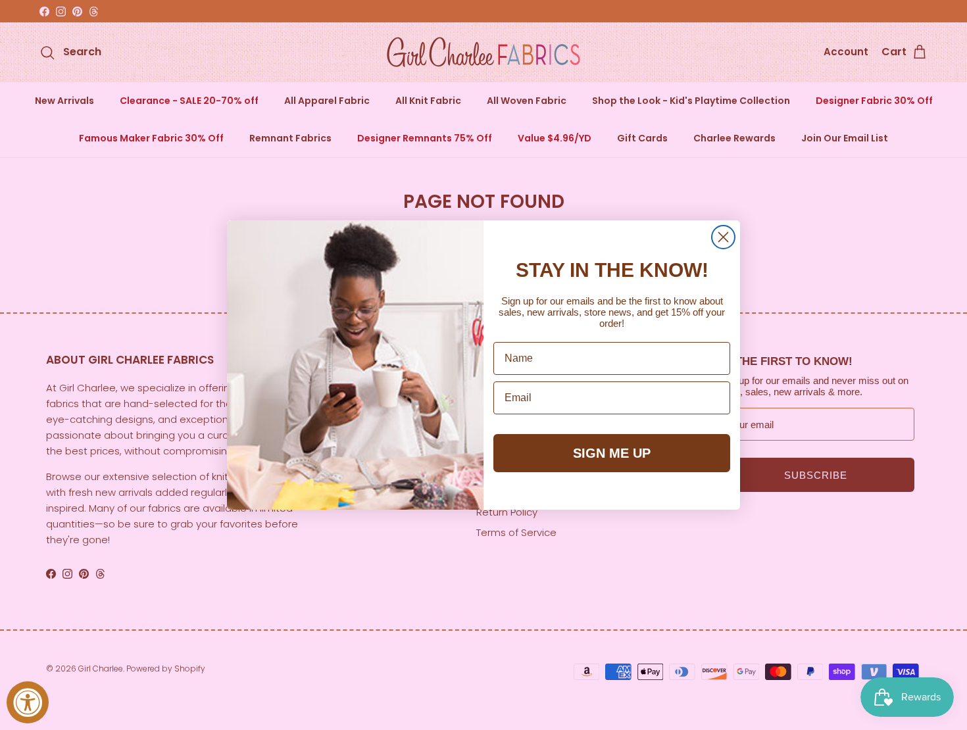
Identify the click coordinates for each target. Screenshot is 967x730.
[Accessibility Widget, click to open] (28, 702)
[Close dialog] (723, 237)
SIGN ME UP (612, 453)
